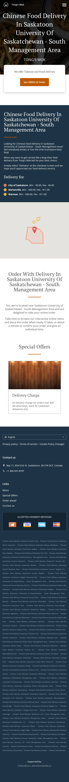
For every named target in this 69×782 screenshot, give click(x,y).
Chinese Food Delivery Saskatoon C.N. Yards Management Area (39, 714)
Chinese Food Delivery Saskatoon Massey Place (21, 702)
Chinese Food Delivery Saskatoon (51, 726)
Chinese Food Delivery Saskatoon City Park (31, 553)
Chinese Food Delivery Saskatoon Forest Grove (47, 690)
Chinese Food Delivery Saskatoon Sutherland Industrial (24, 694)
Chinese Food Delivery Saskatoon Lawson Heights (23, 573)
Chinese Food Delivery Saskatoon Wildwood (28, 674)
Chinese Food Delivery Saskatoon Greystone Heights (24, 609)
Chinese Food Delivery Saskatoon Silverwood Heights (33, 589)
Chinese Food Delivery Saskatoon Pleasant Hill (21, 633)
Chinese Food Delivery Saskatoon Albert (19, 726)
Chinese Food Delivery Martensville (25, 734)
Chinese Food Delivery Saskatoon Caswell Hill (46, 561)
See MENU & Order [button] (34, 82)
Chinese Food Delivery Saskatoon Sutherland (37, 625)
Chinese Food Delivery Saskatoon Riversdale (28, 601)
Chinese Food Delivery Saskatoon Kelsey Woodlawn (37, 545)
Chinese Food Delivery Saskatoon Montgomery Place (24, 718)
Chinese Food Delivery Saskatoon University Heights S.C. (36, 706)
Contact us (8, 505)
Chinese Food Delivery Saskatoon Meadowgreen (45, 698)
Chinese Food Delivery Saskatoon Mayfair (19, 565)
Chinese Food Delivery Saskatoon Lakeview (41, 682)
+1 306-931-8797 (15, 471)
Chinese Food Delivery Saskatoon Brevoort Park (39, 637)
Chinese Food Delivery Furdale (35, 750)
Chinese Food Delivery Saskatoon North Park (20, 541)
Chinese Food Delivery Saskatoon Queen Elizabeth (38, 654)
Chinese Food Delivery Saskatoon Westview (41, 646)
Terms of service (29, 444)
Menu (6, 490)
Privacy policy (10, 444)
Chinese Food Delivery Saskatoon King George (46, 605)
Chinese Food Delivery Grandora (53, 734)
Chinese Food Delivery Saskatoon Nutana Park (21, 670)
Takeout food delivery (57, 750)
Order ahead (9, 500)
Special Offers (10, 495)
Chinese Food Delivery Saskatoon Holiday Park (47, 629)
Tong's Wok (17, 4)
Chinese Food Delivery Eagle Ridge (16, 730)
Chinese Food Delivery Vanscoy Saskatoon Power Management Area (30, 738)
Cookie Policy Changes (52, 444)
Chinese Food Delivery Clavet (22, 746)
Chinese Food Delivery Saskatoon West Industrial (39, 613)
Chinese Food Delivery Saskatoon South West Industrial (31, 662)
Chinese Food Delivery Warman (47, 746)
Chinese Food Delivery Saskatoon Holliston (27, 621)
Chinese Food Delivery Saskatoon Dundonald (47, 722)
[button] (64, 5)
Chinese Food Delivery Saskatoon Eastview (48, 666)
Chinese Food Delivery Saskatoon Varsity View (21, 597)
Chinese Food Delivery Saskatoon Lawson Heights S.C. (43, 569)
